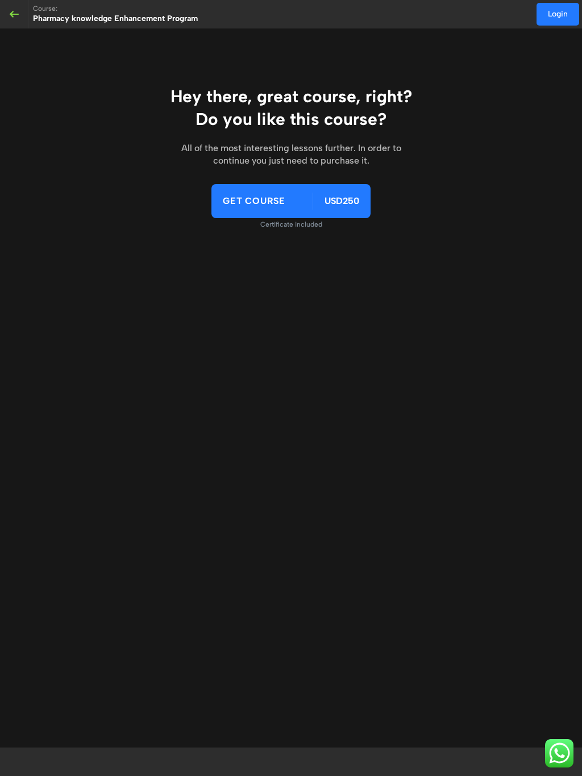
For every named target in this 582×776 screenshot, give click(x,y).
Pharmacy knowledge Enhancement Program (115, 18)
